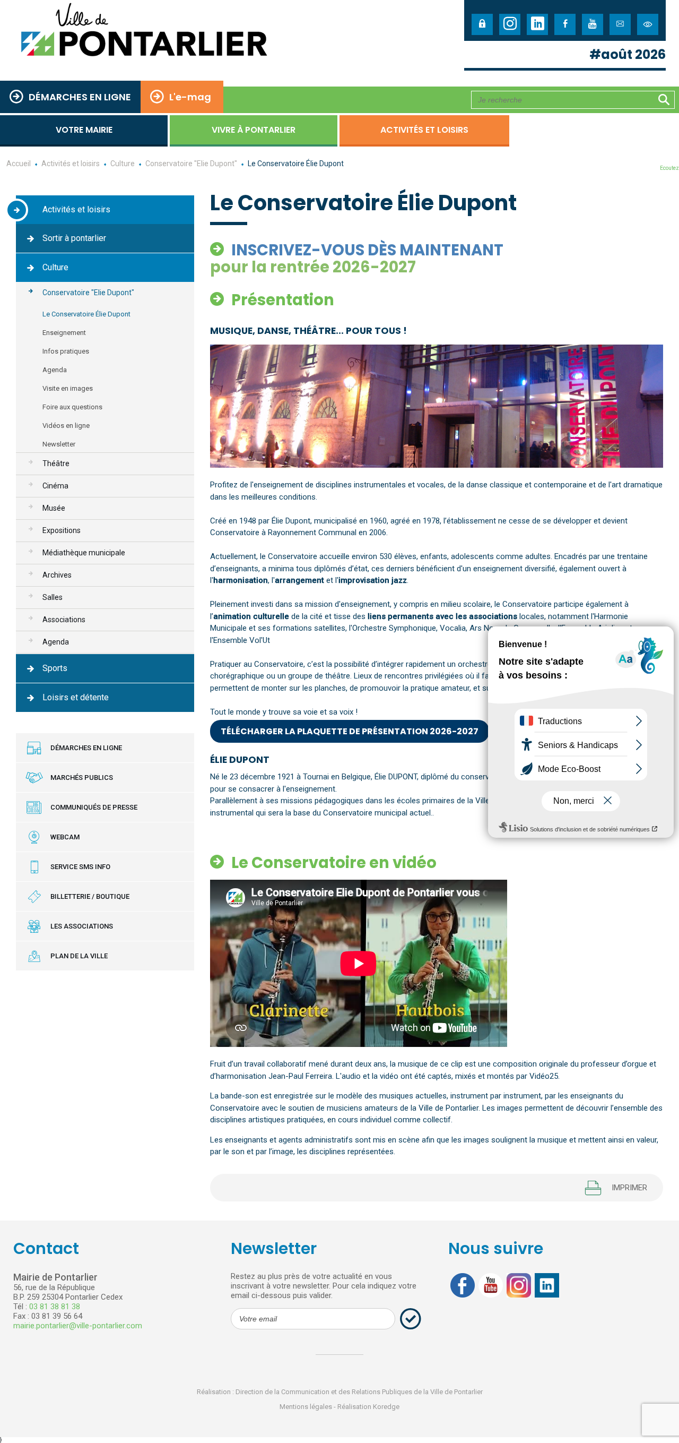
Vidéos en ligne (66, 426)
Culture (55, 267)
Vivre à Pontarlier (253, 130)
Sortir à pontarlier (74, 238)
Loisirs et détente (75, 697)
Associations (63, 619)
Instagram (519, 1285)
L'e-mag (190, 97)
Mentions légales (306, 1407)
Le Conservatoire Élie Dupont (86, 314)
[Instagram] (509, 24)
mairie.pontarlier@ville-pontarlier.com (77, 1325)
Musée (53, 508)
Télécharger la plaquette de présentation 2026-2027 (349, 731)
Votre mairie (84, 130)
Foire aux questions (72, 407)
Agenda (54, 370)
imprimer (629, 1187)
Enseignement (64, 333)
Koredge (386, 1407)
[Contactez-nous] (620, 24)
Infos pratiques (65, 351)
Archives (57, 575)
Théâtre (55, 463)
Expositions (61, 530)
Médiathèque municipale (83, 552)
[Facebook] (565, 24)
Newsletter (58, 444)
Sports (54, 668)
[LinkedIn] (537, 24)
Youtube (490, 1285)
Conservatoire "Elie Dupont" (88, 292)
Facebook (462, 1285)
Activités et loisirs (424, 130)
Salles (52, 597)
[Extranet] (482, 24)
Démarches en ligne (80, 97)
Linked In (547, 1285)
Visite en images (67, 388)
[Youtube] (592, 24)
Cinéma (55, 486)
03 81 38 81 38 (54, 1306)
